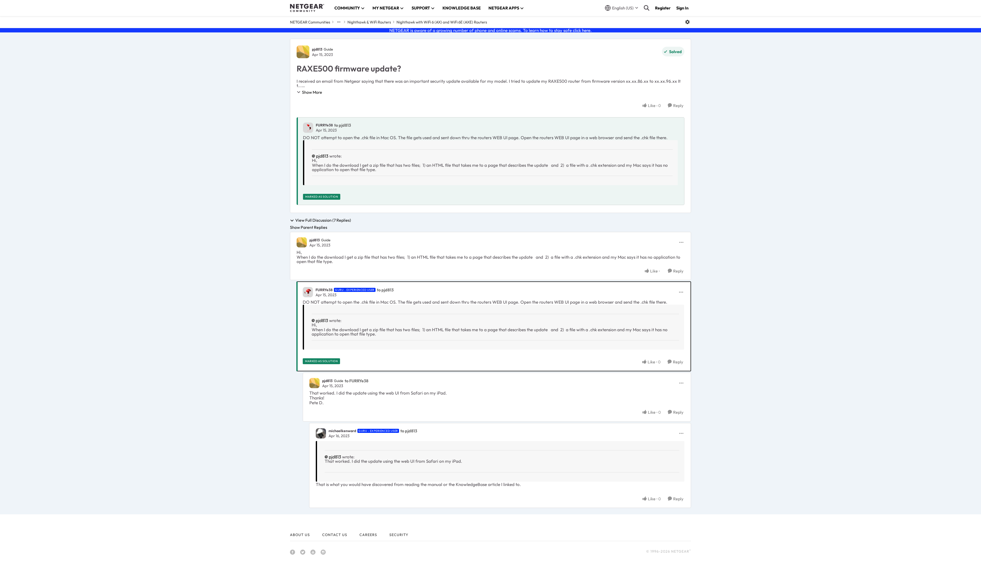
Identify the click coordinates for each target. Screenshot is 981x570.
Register (663, 7)
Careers (368, 534)
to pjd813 (342, 125)
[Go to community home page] (307, 8)
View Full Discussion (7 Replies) (323, 220)
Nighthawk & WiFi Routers (369, 22)
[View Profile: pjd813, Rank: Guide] (303, 51)
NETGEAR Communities (310, 22)
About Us (300, 534)
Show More (312, 92)
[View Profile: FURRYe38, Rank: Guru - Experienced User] (308, 292)
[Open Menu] (687, 22)
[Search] (647, 8)
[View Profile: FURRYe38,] (308, 128)
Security (398, 534)
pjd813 (317, 49)
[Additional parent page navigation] (339, 22)
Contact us (334, 534)
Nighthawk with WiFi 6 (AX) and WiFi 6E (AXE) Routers (441, 22)
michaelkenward (342, 431)
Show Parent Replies (308, 227)
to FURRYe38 (356, 381)
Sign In (682, 7)
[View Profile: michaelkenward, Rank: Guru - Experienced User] (321, 433)
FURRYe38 (324, 125)
